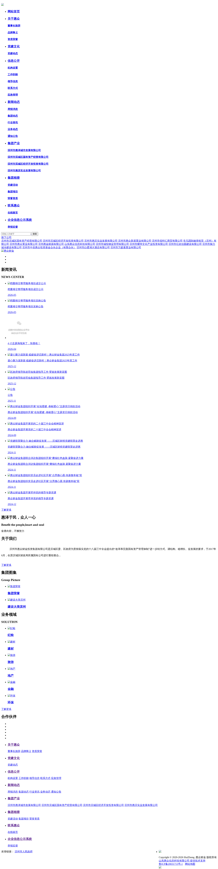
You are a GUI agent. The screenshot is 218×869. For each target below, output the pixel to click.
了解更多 (6, 509)
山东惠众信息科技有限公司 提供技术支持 (182, 860)
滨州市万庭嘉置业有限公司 (125, 247)
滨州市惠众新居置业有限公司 (134, 240)
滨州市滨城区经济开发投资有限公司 (28, 163)
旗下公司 (6, 237)
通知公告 (13, 136)
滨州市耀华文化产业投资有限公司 (149, 244)
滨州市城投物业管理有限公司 (112, 244)
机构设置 (13, 67)
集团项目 (13, 191)
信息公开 (14, 60)
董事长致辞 (14, 25)
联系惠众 (14, 205)
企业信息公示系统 (20, 219)
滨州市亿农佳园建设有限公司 (185, 244)
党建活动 (13, 185)
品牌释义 (13, 32)
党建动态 (13, 53)
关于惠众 (14, 18)
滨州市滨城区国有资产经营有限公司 (28, 157)
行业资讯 (13, 122)
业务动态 (13, 129)
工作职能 (13, 74)
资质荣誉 (13, 39)
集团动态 (13, 115)
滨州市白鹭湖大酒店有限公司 (93, 247)
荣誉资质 (13, 198)
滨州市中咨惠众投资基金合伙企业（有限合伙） (49, 247)
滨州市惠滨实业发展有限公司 (24, 170)
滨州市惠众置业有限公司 (24, 244)
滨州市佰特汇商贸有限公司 (167, 240)
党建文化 (14, 46)
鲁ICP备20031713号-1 (171, 864)
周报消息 (13, 109)
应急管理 (13, 94)
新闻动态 (14, 102)
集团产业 (14, 143)
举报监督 (13, 226)
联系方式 (13, 88)
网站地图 (190, 864)
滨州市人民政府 (24, 851)
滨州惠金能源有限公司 (51, 244)
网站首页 (14, 11)
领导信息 (13, 81)
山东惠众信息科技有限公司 (79, 244)
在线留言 (13, 212)
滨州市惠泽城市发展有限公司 (24, 150)
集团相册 (14, 177)
